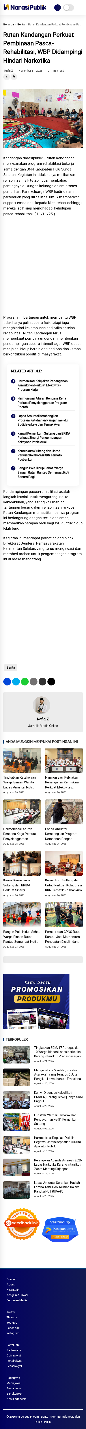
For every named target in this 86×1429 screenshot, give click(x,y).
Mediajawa (14, 1383)
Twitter (11, 1312)
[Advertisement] (43, 265)
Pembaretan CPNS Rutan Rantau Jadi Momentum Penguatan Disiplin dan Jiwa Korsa (63, 937)
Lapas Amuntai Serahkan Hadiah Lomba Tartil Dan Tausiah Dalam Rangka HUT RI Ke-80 (57, 1187)
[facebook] (7, 681)
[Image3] (36, 1027)
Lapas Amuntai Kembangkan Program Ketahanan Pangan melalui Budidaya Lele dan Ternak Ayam (43, 420)
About (11, 1284)
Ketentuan (13, 1289)
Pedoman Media (17, 1300)
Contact (12, 1279)
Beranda (8, 24)
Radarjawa (13, 1377)
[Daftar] (57, 7)
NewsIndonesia (16, 1399)
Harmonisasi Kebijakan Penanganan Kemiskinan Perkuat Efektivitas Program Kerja (43, 385)
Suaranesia (14, 1388)
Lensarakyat (14, 1366)
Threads (12, 1317)
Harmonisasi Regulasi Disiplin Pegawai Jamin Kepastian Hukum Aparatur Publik (57, 1142)
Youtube (12, 1322)
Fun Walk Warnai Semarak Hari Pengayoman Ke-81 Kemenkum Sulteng (56, 1119)
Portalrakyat (14, 1360)
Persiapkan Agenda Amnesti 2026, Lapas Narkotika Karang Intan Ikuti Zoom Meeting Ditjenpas (58, 1165)
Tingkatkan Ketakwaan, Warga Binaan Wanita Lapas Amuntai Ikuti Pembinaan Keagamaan (20, 783)
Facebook (13, 1328)
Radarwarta (14, 1350)
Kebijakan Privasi (17, 1295)
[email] (42, 681)
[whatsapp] (25, 681)
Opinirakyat (14, 1355)
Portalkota (13, 1345)
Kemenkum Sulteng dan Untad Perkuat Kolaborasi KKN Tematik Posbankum (40, 455)
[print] (33, 681)
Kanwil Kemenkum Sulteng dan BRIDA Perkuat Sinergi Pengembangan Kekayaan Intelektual (44, 438)
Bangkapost (14, 1393)
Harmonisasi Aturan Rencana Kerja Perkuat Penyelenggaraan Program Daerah (42, 403)
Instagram (13, 1333)
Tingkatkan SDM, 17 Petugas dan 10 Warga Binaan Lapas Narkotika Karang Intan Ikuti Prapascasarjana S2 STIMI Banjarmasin (58, 1052)
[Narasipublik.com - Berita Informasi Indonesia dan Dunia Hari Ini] (25, 11)
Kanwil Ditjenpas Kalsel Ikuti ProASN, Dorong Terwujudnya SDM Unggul (58, 1097)
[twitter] (16, 681)
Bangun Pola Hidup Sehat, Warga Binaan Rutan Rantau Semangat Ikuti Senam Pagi (43, 472)
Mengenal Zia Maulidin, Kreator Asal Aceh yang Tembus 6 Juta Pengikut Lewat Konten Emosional (58, 1075)
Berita (21, 24)
